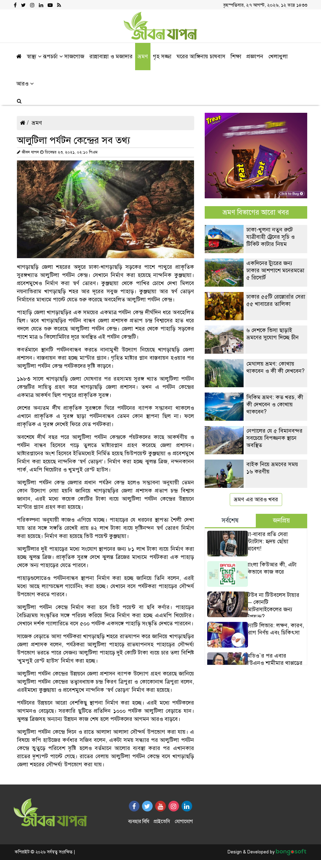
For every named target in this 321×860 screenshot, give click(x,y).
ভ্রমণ (37, 122)
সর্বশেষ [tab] (230, 520)
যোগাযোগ (184, 821)
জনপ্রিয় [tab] (281, 520)
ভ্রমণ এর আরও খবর (256, 499)
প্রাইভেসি (162, 821)
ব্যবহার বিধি (138, 821)
